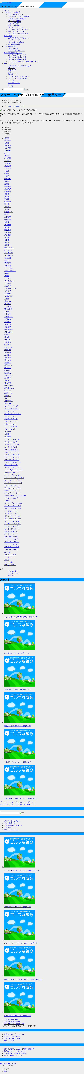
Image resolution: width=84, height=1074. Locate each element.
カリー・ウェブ (10, 555)
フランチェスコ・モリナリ (14, 478)
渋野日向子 (8, 332)
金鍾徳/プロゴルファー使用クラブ (16, 653)
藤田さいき (8, 365)
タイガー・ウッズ (11, 406)
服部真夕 (7, 352)
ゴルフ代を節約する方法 (17, 59)
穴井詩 (6, 260)
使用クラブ (12, 575)
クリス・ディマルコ (11, 449)
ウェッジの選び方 (14, 23)
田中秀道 (7, 437)
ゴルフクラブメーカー (16, 27)
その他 (10, 87)
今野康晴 (7, 150)
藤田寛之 (7, 214)
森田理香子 (8, 385)
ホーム (6, 10)
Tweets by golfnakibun (8, 1063)
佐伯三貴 (7, 324)
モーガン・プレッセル (12, 524)
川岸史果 (7, 306)
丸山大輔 (7, 225)
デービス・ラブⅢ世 (11, 490)
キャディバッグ (14, 40)
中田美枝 (7, 345)
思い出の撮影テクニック (13, 1055)
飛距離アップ (13, 74)
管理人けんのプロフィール (14, 1034)
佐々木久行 (8, 253)
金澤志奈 (7, 304)
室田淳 (6, 237)
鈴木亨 (6, 184)
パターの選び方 (14, 25)
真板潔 (6, 222)
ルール (10, 85)
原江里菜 (7, 357)
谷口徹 (6, 194)
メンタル (11, 80)
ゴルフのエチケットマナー (18, 55)
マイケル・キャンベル (12, 488)
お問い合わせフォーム (12, 1036)
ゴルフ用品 (8, 36)
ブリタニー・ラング (11, 547)
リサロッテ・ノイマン (12, 516)
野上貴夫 (7, 204)
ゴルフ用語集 (13, 48)
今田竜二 (7, 434)
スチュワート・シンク (12, 493)
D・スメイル (9, 248)
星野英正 (7, 217)
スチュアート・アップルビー (15, 495)
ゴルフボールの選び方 (16, 42)
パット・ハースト (11, 531)
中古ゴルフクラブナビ (16, 31)
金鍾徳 (6, 173)
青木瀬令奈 (8, 255)
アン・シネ (8, 268)
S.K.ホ (6, 153)
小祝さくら (8, 317)
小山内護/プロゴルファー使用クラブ (17, 1016)
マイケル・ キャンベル (12, 506)
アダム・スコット (11, 419)
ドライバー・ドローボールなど (19, 66)
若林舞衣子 (8, 401)
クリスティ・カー (11, 537)
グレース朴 (8, 562)
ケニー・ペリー (10, 424)
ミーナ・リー (9, 557)
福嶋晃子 (7, 363)
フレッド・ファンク (11, 457)
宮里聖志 (7, 227)
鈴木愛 (6, 337)
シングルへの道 (14, 83)
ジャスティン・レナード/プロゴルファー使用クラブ (23, 979)
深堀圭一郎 (8, 212)
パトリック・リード (11, 409)
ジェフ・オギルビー (11, 498)
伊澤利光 (7, 140)
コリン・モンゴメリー (12, 462)
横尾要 (6, 242)
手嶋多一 (7, 199)
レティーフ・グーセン (12, 467)
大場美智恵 (8, 296)
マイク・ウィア (10, 416)
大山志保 (7, 293)
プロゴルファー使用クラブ (18, 33)
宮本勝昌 (7, 232)
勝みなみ (7, 301)
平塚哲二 (7, 207)
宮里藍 (6, 380)
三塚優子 (7, 378)
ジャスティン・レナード (13, 483)
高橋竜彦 (7, 186)
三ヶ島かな (8, 375)
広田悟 (6, 209)
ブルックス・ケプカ (11, 472)
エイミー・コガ (10, 288)
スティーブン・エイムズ (13, 503)
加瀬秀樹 (7, 163)
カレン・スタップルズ (12, 526)
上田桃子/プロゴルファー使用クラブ (17, 762)
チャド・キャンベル (11, 485)
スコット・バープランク (13, 480)
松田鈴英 (7, 373)
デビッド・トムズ (11, 421)
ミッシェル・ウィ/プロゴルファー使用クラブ (20, 617)
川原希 (6, 171)
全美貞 (6, 334)
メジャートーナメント (16, 51)
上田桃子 (7, 283)
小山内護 (7, 158)
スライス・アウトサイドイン (19, 78)
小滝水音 (7, 322)
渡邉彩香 (7, 403)
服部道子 (7, 355)
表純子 (6, 299)
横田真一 (7, 245)
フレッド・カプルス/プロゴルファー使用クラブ (21, 870)
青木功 (6, 138)
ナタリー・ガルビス (11, 539)
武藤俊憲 (7, 235)
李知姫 (6, 276)
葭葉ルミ (7, 396)
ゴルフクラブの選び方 (12, 12)
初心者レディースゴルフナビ (14, 1051)
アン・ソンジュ (10, 271)
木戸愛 (6, 311)
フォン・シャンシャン (12, 508)
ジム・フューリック (11, 452)
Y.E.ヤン (7, 500)
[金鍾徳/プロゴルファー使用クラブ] (19, 650)
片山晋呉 (7, 166)
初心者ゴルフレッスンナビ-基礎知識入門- (19, 1049)
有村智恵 (7, 266)
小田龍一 (7, 161)
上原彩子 (7, 286)
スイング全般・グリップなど (19, 76)
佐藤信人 (7, 181)
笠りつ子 (7, 398)
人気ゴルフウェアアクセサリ (19, 38)
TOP (11, 1019)
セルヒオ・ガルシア (11, 460)
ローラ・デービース (11, 529)
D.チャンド (8, 250)
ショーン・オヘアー (11, 455)
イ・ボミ (7, 278)
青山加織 (7, 258)
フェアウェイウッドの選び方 (19, 16)
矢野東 (6, 240)
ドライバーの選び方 (15, 14)
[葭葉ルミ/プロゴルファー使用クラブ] (19, 722)
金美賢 (6, 560)
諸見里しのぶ (9, 388)
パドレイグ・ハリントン (13, 470)
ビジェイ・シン (10, 411)
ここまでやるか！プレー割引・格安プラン (23, 61)
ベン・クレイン (10, 429)
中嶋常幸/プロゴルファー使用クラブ (17, 907)
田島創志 (7, 191)
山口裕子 (7, 391)
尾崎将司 (7, 156)
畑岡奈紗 (7, 350)
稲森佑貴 (7, 145)
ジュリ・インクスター (12, 521)
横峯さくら (8, 393)
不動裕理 (7, 370)
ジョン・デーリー (11, 426)
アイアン (11, 68)
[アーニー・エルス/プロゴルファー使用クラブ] (19, 795)
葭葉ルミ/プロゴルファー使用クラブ (17, 726)
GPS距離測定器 (14, 44)
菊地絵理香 (8, 309)
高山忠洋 (7, 189)
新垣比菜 (7, 263)
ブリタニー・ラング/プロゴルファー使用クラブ (17, 802)
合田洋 (6, 176)
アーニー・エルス (11, 442)
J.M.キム (7, 552)
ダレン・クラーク (11, 465)
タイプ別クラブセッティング (19, 29)
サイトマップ (9, 1041)
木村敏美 (7, 314)
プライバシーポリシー (12, 1038)
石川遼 (6, 143)
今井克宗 (7, 148)
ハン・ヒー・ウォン (11, 542)
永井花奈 (7, 342)
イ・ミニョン (9, 281)
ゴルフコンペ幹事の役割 (17, 57)
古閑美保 (7, 319)
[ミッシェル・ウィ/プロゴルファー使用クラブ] (19, 613)
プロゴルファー (14, 571)
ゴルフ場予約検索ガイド (13, 53)
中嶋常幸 (7, 202)
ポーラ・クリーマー (11, 534)
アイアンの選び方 (14, 21)
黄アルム (7, 360)
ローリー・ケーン (11, 549)
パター (10, 72)
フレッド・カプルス (11, 444)
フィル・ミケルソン (11, 439)
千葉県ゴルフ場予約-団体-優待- (15, 1053)
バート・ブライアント (12, 475)
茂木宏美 (7, 383)
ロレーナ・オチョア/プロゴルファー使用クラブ (17, 804)
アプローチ (12, 70)
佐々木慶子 (8, 329)
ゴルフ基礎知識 (10, 46)
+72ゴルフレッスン (11, 63)
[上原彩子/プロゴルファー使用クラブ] (19, 686)
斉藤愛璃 (7, 327)
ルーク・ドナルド (11, 447)
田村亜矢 (7, 339)
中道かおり (8, 347)
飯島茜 (6, 273)
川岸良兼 (7, 168)
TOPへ (6, 1071)
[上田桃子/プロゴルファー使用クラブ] (19, 758)
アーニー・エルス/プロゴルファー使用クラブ (20, 798)
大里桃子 (7, 291)
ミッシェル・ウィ (11, 511)
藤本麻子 (7, 368)
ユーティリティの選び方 (17, 19)
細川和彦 (7, 220)
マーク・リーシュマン (12, 414)
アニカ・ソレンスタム (12, 513)
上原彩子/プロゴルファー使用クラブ (17, 689)
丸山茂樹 (7, 431)
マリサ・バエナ (10, 565)
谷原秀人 (7, 196)
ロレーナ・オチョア (11, 544)
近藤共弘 (7, 179)
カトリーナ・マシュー (12, 519)
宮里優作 (7, 230)
